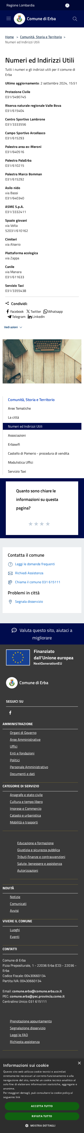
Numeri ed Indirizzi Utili (25, 426)
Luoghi (15, 929)
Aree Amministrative (25, 739)
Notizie (15, 896)
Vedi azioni (11, 327)
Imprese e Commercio (25, 808)
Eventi (14, 936)
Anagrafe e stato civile (26, 794)
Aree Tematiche (19, 408)
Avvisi (14, 910)
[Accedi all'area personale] (67, 5)
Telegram (18, 316)
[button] (41, 1125)
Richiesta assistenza (25, 1041)
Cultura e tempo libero (26, 801)
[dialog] (42, 1096)
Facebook (17, 311)
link (18, 1097)
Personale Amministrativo (29, 766)
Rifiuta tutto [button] (42, 1116)
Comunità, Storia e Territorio (41, 36)
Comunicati (18, 903)
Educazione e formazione (35, 843)
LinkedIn (38, 316)
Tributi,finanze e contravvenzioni (41, 856)
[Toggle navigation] (8, 18)
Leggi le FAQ (19, 1034)
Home (9, 36)
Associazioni (17, 435)
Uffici (13, 746)
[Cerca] (75, 18)
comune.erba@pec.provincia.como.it (37, 996)
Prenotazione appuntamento (31, 1021)
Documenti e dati (22, 773)
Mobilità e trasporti (24, 822)
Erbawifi (14, 444)
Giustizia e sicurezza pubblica (38, 849)
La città (13, 417)
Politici (15, 760)
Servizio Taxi (17, 471)
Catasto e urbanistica (25, 815)
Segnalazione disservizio (27, 1028)
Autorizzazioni (27, 870)
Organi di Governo (23, 732)
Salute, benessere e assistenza (39, 863)
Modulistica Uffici (20, 462)
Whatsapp (55, 311)
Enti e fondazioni (22, 753)
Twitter (36, 311)
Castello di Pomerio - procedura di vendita (38, 453)
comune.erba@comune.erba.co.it (37, 991)
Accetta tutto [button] (42, 1106)
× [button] (79, 1063)
